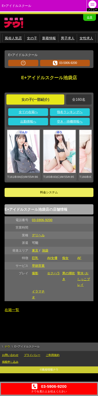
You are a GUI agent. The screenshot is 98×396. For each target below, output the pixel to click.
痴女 (65, 258)
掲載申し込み (10, 361)
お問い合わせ (10, 355)
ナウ (7, 346)
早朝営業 (38, 265)
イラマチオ (38, 294)
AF (79, 258)
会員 (89, 17)
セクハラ (53, 273)
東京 (35, 250)
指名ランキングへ (70, 112)
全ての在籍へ (28, 112)
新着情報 (49, 38)
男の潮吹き (68, 276)
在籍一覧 (12, 310)
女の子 (32, 38)
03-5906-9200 (68, 63)
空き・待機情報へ (70, 121)
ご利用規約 (52, 355)
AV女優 (52, 258)
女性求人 (86, 38)
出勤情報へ (28, 121)
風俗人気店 (13, 38)
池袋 (45, 250)
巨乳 (35, 258)
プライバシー (32, 355)
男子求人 (68, 38)
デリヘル (38, 235)
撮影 (35, 273)
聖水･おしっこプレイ (83, 279)
